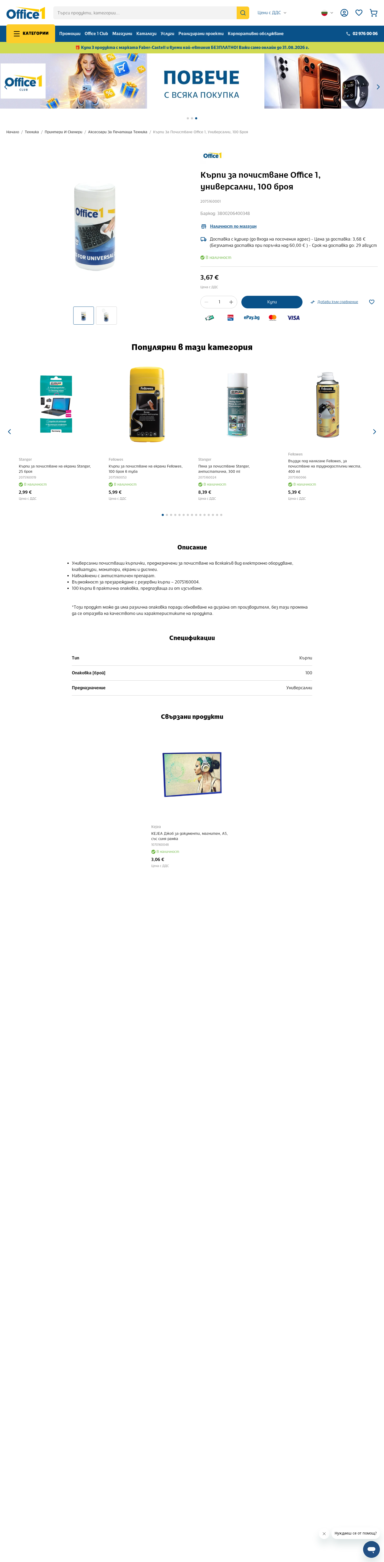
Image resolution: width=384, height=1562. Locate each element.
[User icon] (344, 13)
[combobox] (272, 13)
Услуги (167, 33)
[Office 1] (25, 13)
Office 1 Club (96, 33)
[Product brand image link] (212, 155)
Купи (272, 301)
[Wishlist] (359, 13)
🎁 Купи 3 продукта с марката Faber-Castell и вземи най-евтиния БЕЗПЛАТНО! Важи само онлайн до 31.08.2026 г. (192, 47)
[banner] (192, 81)
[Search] (243, 13)
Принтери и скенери (63, 132)
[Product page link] (57, 404)
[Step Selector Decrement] (206, 302)
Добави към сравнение (337, 302)
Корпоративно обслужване (256, 33)
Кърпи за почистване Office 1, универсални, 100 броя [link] (200, 132)
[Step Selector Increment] (231, 302)
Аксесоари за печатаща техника (117, 132)
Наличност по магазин (233, 226)
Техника (32, 132)
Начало (12, 132)
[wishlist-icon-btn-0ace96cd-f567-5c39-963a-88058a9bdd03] (372, 302)
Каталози (146, 33)
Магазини (122, 33)
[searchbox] (151, 12)
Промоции (69, 33)
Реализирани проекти (201, 33)
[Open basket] (373, 13)
